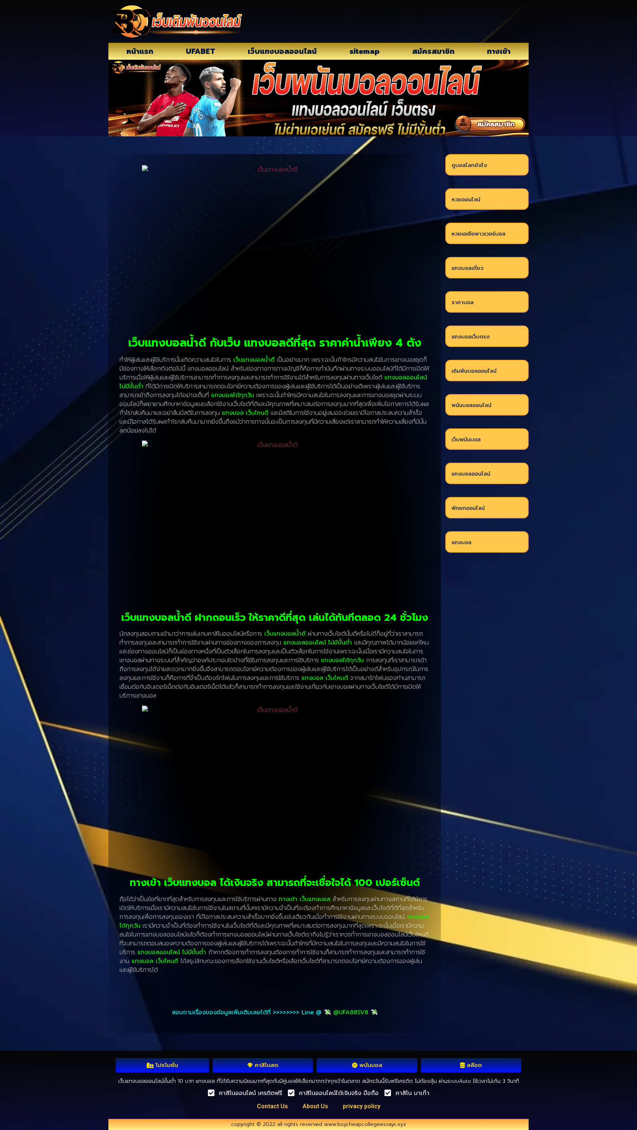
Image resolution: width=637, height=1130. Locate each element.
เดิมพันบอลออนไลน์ (474, 371)
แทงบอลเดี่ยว (467, 268)
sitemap (364, 51)
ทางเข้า (499, 51)
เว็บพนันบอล (466, 440)
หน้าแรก (139, 51)
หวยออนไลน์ (466, 200)
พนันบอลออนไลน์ (471, 405)
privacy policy (361, 1106)
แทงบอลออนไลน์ (471, 474)
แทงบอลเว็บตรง (471, 337)
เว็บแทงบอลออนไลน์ (282, 51)
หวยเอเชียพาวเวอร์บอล (478, 234)
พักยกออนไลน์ (468, 508)
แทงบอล (461, 542)
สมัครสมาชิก (433, 51)
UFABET (200, 51)
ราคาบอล (463, 302)
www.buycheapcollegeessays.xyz (365, 1124)
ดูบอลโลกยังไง (469, 165)
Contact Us (272, 1106)
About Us (315, 1106)
